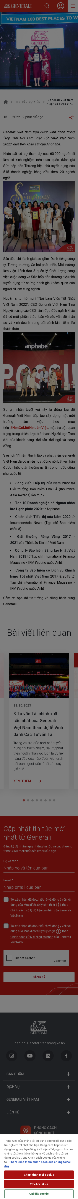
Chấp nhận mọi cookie (39, 1174)
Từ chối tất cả (39, 1184)
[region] (39, 1166)
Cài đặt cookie (39, 1193)
